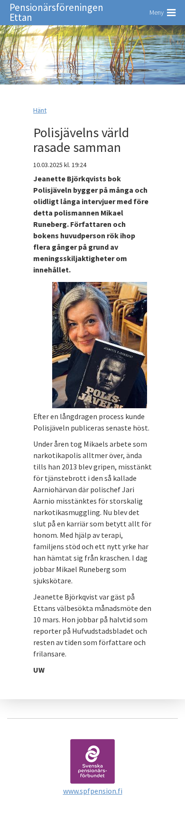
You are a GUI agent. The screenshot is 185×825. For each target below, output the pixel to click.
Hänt (39, 110)
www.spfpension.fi (92, 791)
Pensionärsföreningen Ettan (56, 12)
